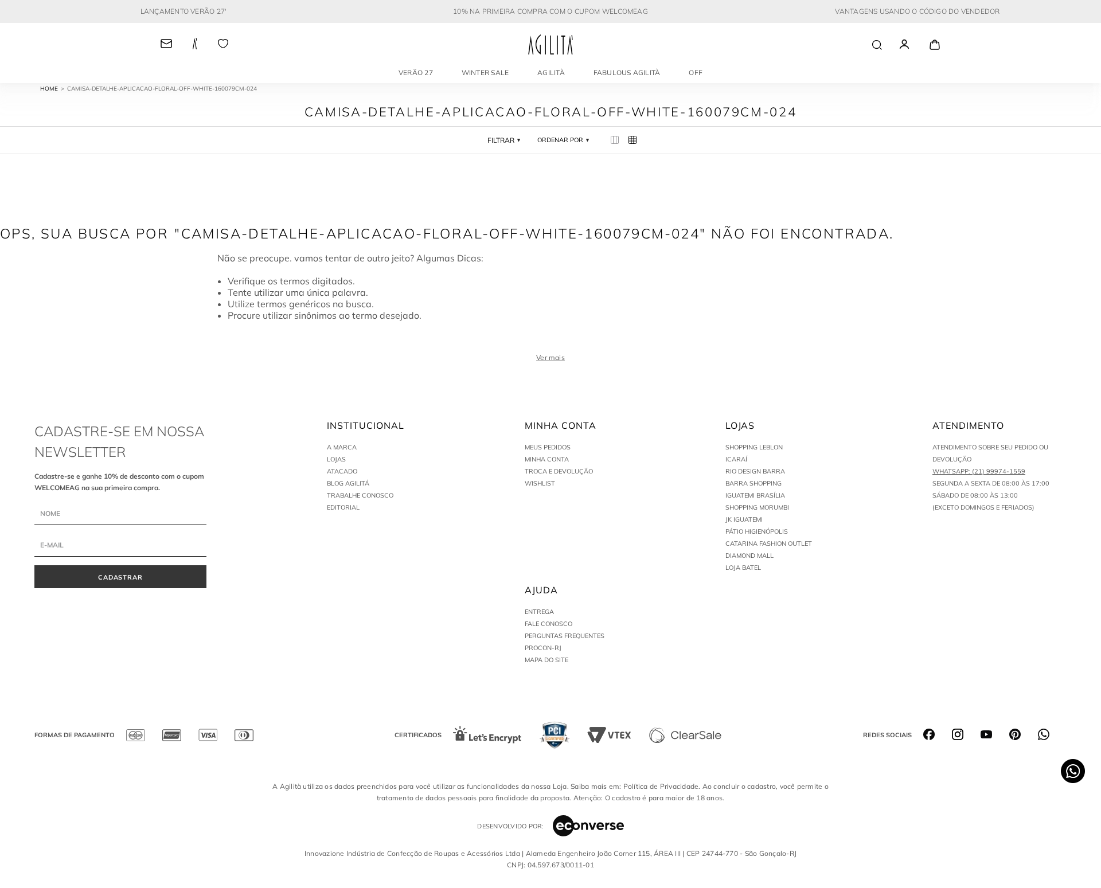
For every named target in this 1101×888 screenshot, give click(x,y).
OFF (695, 72)
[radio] (615, 140)
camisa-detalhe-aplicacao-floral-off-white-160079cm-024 (162, 88)
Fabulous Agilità (627, 72)
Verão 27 (416, 72)
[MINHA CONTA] (914, 45)
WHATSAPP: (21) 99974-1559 (978, 471)
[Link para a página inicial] (53, 89)
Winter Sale (485, 72)
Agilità (551, 72)
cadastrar (120, 577)
